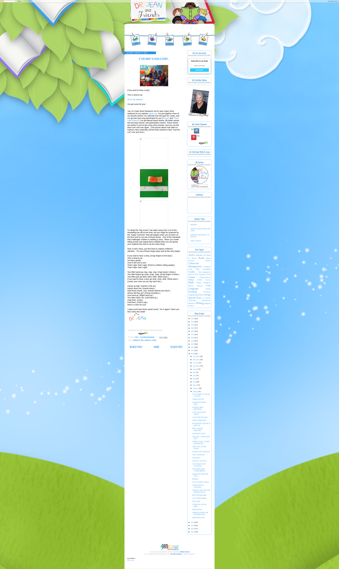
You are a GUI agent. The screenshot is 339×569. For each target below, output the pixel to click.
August (195, 369)
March (195, 385)
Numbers (206, 282)
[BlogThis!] (162, 337)
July (194, 372)
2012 (192, 529)
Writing (200, 303)
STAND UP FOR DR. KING (199, 505)
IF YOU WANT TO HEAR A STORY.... (201, 395)
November (196, 360)
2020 (192, 338)
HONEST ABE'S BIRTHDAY (197, 408)
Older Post (177, 347)
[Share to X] (163, 337)
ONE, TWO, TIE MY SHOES (199, 448)
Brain (208, 258)
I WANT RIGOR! (198, 399)
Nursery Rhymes (195, 286)
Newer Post (136, 347)
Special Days (194, 297)
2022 (192, 331)
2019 (192, 341)
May (194, 379)
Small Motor (199, 294)
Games (191, 277)
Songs (207, 294)
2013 (192, 525)
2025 (192, 322)
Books (201, 258)
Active (191, 254)
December (196, 356)
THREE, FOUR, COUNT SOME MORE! (200, 443)
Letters (199, 279)
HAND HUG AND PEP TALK (200, 475)
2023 (192, 328)
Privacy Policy (185, 552)
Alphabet (199, 255)
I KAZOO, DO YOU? (199, 461)
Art (205, 255)
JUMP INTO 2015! (198, 518)
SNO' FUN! (196, 501)
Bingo (165, 118)
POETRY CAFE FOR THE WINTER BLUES (201, 491)
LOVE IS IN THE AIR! (199, 417)
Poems (208, 288)
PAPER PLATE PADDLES (201, 452)
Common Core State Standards (199, 267)
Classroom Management (195, 265)
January (195, 391)
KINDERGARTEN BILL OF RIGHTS (199, 236)
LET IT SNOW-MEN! (199, 498)
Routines (206, 291)
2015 (192, 354)
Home (156, 347)
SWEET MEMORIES (199, 420)
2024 (192, 325)
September (196, 366)
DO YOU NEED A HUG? (200, 482)
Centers (191, 260)
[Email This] (160, 337)
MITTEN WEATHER (199, 495)
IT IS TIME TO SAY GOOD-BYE (199, 465)
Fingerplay (136, 340)
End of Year (193, 274)
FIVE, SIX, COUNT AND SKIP (201, 438)
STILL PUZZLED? (198, 455)
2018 (192, 344)
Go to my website (134, 99)
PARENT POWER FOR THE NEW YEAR (200, 514)
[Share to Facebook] (165, 337)
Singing (191, 294)
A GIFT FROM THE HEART (199, 413)
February (196, 388)
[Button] (199, 183)
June (194, 375)
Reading (192, 291)
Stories (153, 340)
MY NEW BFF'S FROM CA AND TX (201, 424)
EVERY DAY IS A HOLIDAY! (198, 486)
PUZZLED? (196, 458)
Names (198, 282)
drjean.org (152, 113)
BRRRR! (195, 479)
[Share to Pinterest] (167, 337)
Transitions (206, 300)
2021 (192, 334)
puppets (207, 303)
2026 (192, 319)
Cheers (207, 260)
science (191, 305)
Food (208, 274)
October (196, 363)
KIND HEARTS (195, 241)
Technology (192, 300)
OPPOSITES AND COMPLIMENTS (198, 470)
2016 (192, 350)
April (195, 382)
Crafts (191, 271)
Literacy (207, 280)
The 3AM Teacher (175, 554)
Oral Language (146, 340)
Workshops (191, 303)
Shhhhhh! (193, 225)
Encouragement (204, 272)
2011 (192, 532)
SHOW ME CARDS (198, 434)
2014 (192, 522)
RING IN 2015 (197, 509)
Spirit (203, 298)
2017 (192, 347)
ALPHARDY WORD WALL (199, 403)
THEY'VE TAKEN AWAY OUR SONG (200, 230)
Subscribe (199, 70)
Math (191, 282)
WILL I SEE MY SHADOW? (197, 429)
